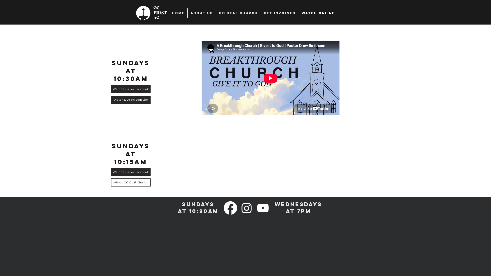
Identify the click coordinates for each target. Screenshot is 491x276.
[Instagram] (246, 208)
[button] (280, 13)
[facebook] (230, 208)
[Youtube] (263, 208)
